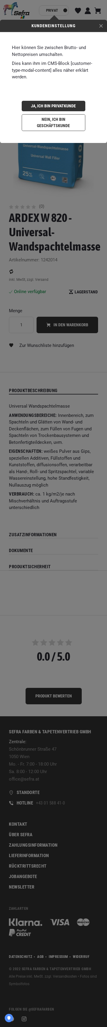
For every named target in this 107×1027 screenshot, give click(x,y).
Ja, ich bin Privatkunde (53, 105)
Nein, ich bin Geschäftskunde (53, 122)
